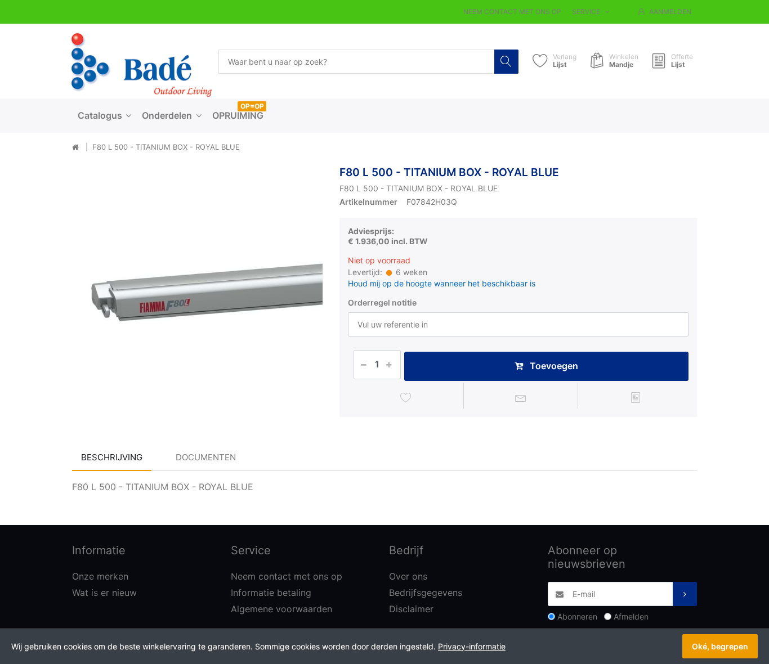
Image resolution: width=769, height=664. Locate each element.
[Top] (75, 147)
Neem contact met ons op (512, 11)
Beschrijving (111, 457)
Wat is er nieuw (104, 592)
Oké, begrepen (720, 646)
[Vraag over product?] (521, 397)
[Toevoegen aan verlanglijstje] (406, 397)
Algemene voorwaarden (281, 608)
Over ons (408, 576)
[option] (197, 291)
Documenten (206, 457)
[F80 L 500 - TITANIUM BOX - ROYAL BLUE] (197, 291)
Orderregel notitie (382, 302)
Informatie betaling (271, 592)
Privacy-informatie (472, 646)
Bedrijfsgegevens (425, 592)
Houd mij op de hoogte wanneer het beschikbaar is (441, 283)
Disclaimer (411, 608)
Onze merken (100, 576)
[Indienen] (685, 594)
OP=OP (252, 106)
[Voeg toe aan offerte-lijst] (635, 397)
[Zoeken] (506, 62)
